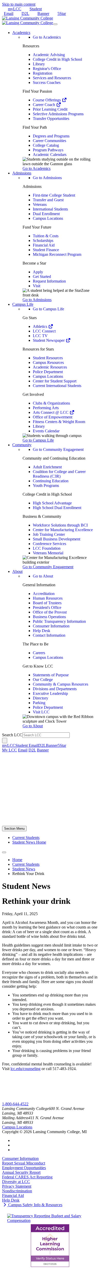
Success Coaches (47, 82)
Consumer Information (51, 626)
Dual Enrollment (46, 214)
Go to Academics (47, 37)
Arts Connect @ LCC (51, 412)
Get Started (42, 276)
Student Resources (48, 358)
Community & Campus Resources (60, 684)
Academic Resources (50, 367)
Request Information (49, 281)
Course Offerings (47, 100)
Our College (43, 679)
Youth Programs (46, 485)
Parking (39, 703)
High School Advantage (52, 503)
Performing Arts (46, 408)
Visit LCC (41, 712)
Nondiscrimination (17, 1191)
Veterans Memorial (48, 553)
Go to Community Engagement (58, 449)
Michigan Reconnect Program (57, 254)
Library (39, 64)
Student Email (26, 745)
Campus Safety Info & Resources (34, 1205)
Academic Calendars (49, 154)
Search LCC (12, 735)
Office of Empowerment (52, 417)
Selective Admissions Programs (58, 114)
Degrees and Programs (51, 136)
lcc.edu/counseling (26, 1068)
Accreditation (44, 593)
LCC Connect (44, 331)
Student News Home (29, 842)
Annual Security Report (21, 1172)
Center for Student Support (54, 381)
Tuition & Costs (45, 236)
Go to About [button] (33, 726)
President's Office (47, 607)
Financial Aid (44, 245)
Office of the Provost (50, 612)
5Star (61, 13)
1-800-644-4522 (15, 1104)
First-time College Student (54, 195)
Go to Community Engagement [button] (48, 567)
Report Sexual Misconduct (23, 1163)
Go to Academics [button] (37, 168)
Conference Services (49, 543)
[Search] (4, 740)
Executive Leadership (50, 693)
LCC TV (40, 336)
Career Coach (44, 104)
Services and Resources (52, 78)
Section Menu (14, 828)
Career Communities (49, 140)
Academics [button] (21, 32)
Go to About (43, 576)
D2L (25, 13)
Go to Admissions (47, 178)
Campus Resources (48, 362)
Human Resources (48, 598)
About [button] (17, 571)
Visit (36, 286)
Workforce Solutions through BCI (60, 525)
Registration (42, 73)
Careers (39, 653)
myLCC (14, 9)
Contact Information (49, 635)
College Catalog (46, 145)
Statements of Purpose (51, 675)
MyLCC (9, 1099)
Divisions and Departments (55, 689)
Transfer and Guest (48, 200)
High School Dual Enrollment (57, 507)
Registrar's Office (47, 68)
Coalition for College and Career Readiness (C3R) (59, 473)
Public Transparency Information (59, 621)
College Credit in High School (57, 59)
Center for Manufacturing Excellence (63, 530)
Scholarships (43, 240)
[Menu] (55, 24)
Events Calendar (46, 431)
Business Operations (49, 617)
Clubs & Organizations (51, 403)
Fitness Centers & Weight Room (59, 421)
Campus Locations (48, 218)
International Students (50, 209)
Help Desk (41, 630)
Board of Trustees (47, 603)
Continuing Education (50, 481)
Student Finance (46, 250)
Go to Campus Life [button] (38, 440)
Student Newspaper (49, 340)
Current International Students (57, 385)
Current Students (25, 837)
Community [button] (22, 445)
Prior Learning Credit (50, 109)
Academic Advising (49, 54)
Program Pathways (48, 150)
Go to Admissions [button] (37, 299)
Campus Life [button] (22, 304)
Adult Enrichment (47, 467)
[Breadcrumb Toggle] (4, 852)
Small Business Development (56, 539)
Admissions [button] (21, 173)
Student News (23, 869)
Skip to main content (18, 4)
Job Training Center (49, 534)
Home (17, 859)
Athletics (40, 326)
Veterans (40, 204)
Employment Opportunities (24, 1168)
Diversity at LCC (16, 1181)
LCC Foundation (47, 548)
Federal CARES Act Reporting (27, 1177)
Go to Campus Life (48, 309)
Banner (43, 13)
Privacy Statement (16, 1186)
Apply (38, 272)
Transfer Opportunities (51, 118)
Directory (40, 698)
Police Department (48, 372)
